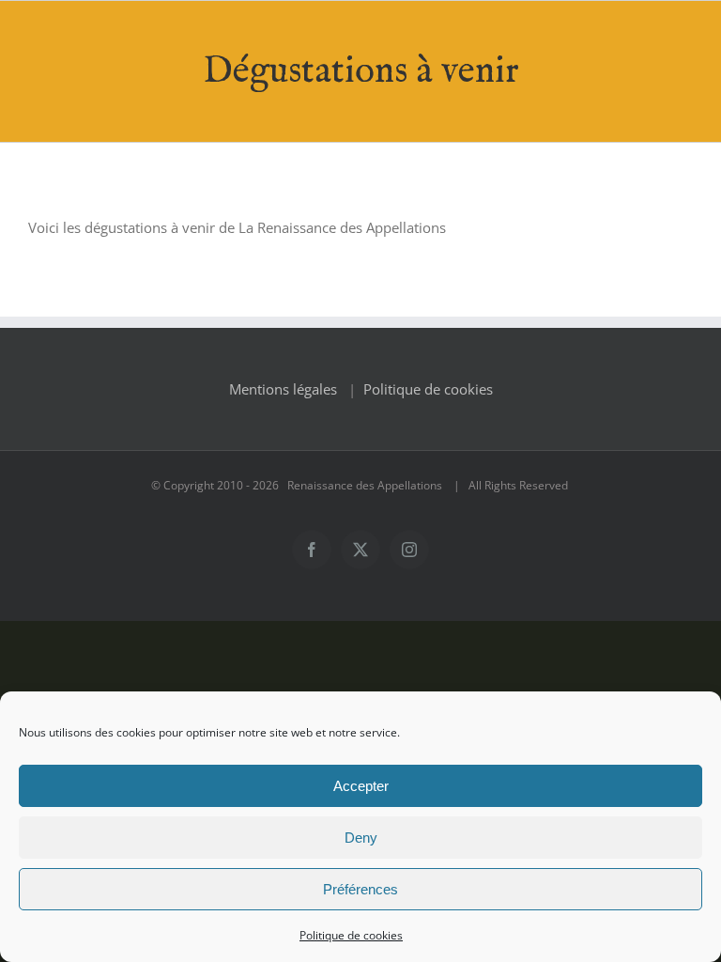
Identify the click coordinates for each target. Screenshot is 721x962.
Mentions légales (283, 389)
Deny (361, 838)
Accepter (361, 786)
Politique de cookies (351, 935)
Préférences (360, 889)
